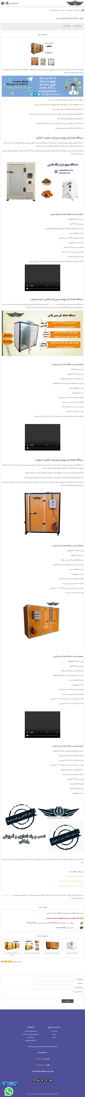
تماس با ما (54, 1031)
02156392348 (40, 1058)
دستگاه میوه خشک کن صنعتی (30, 1034)
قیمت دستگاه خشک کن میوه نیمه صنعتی (70, 885)
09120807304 (14, 3)
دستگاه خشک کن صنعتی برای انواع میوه (71, 881)
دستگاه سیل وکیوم (30, 1040)
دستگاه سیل (30, 1037)
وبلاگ (54, 1037)
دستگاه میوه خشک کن (30, 1031)
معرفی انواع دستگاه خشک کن (74, 876)
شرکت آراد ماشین (7, 895)
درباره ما (54, 1034)
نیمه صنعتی (53, 304)
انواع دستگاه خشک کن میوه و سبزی (69, 18)
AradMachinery (40, 1065)
